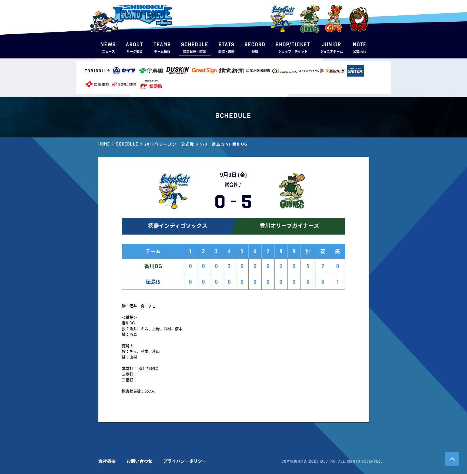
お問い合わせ (139, 461)
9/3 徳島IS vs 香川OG (224, 144)
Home (104, 143)
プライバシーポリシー (184, 461)
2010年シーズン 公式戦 (169, 144)
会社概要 (107, 461)
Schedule (127, 143)
